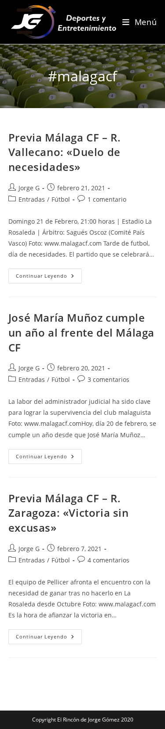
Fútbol (60, 199)
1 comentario (107, 199)
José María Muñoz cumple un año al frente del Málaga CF (81, 332)
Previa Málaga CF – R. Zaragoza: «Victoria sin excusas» (68, 513)
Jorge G (29, 188)
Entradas (31, 199)
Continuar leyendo (49, 277)
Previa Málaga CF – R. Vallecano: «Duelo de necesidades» (64, 152)
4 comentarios (108, 560)
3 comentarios (108, 379)
